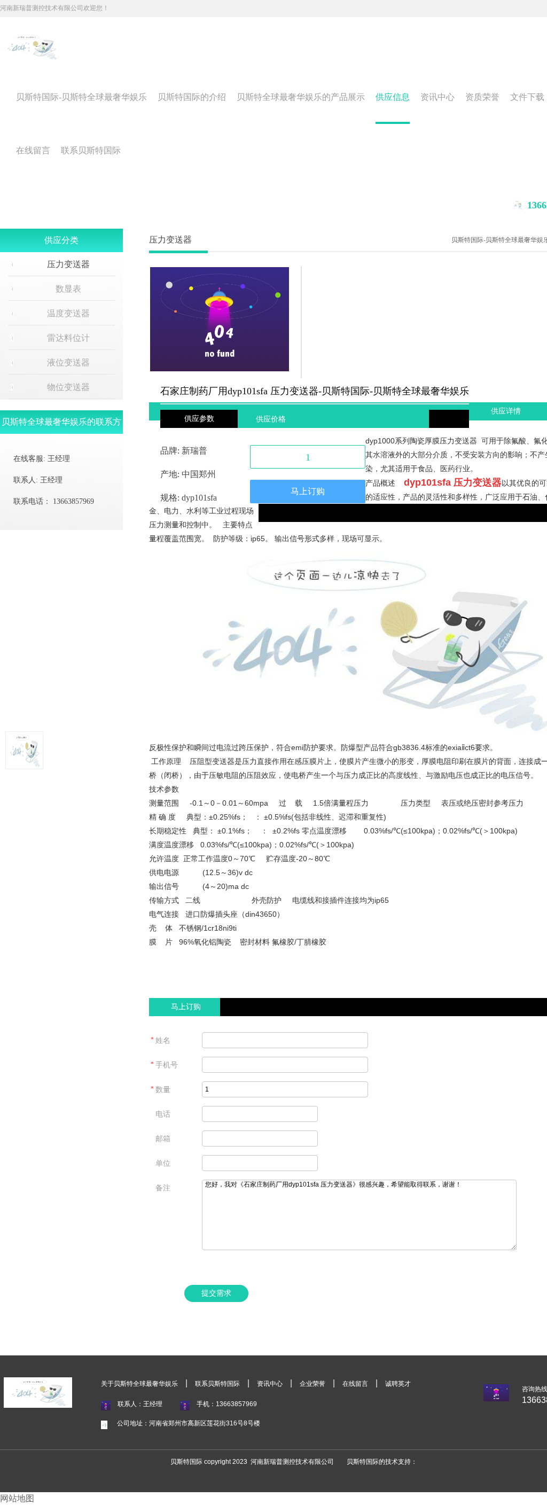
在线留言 (33, 150)
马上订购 (308, 491)
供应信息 (393, 97)
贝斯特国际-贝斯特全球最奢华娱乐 (81, 97)
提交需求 (216, 1293)
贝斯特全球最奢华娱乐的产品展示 (301, 97)
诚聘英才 (398, 1383)
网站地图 (17, 1498)
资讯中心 (437, 97)
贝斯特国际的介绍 (192, 97)
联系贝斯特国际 (91, 150)
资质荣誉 (482, 97)
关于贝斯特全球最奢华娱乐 (139, 1383)
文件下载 (527, 97)
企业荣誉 (312, 1383)
